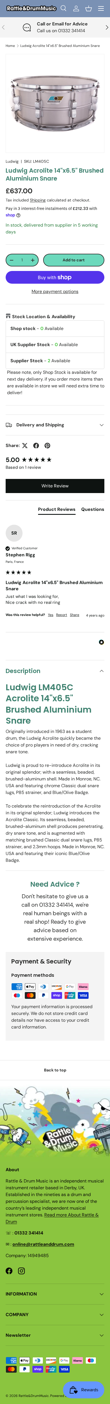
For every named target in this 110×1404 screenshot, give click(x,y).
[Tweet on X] (24, 445)
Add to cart (74, 259)
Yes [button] (50, 615)
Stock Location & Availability (43, 317)
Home (10, 46)
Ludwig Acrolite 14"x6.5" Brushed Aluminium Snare (60, 46)
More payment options (55, 291)
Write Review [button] (55, 486)
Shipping (38, 200)
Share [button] (74, 615)
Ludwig (12, 161)
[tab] (57, 510)
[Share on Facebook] (36, 445)
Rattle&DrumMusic (34, 1396)
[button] (88, 8)
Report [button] (61, 615)
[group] (55, 460)
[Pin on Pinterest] (47, 445)
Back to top (55, 1070)
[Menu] (101, 8)
